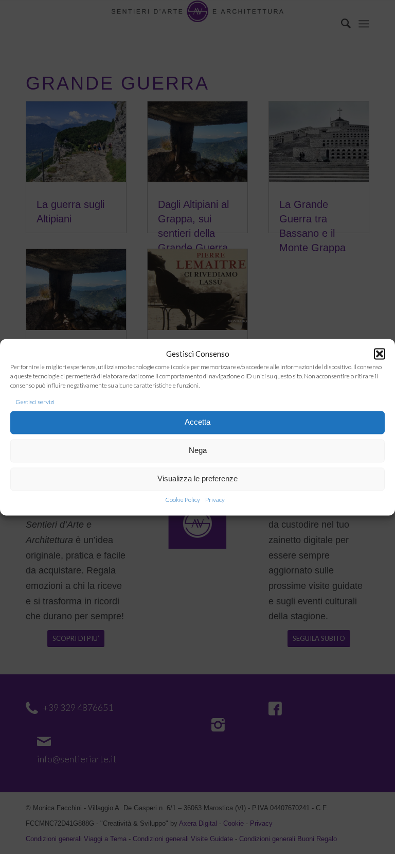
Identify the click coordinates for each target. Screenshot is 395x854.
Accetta (197, 422)
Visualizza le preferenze (197, 479)
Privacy (215, 499)
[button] (379, 354)
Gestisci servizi (35, 402)
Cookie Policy (182, 499)
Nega (198, 450)
